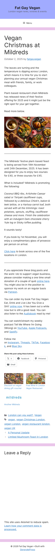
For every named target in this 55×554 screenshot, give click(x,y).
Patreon (12, 292)
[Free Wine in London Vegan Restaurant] (35, 378)
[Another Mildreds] (13, 397)
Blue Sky (17, 346)
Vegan (38, 415)
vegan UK (9, 428)
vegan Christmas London (30, 419)
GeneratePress (27, 549)
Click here (9, 251)
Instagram (13, 342)
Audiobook (30, 313)
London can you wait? (20, 415)
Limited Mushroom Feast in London (28, 436)
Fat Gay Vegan (27, 8)
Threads (25, 342)
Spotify (13, 331)
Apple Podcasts (37, 328)
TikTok (35, 342)
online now (16, 306)
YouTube (22, 328)
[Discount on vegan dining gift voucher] (13, 378)
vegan (11, 419)
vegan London (12, 424)
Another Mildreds (12, 404)
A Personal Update (18, 432)
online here (43, 281)
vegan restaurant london (36, 424)
